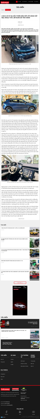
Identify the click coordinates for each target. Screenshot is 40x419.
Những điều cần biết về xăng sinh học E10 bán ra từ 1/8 (12, 260)
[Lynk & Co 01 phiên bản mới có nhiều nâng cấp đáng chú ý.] (20, 104)
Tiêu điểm (20, 7)
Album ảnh (2, 376)
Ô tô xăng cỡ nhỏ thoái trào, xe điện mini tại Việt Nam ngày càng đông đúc (15, 272)
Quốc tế (3, 9)
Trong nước (8, 9)
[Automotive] (15, 389)
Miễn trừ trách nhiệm (24, 400)
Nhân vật (32, 363)
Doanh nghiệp (30, 1)
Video (2, 379)
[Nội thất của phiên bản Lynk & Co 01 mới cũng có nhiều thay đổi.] (20, 167)
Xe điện (12, 364)
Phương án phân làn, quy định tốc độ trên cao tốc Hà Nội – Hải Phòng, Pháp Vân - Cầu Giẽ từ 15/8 (13, 331)
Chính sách (23, 361)
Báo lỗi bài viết (21, 218)
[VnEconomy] (5, 389)
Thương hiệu (33, 361)
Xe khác (12, 359)
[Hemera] (23, 389)
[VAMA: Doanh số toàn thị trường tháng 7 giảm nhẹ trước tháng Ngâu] (35, 344)
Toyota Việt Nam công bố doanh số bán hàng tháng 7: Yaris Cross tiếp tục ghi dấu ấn (15, 250)
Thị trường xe (24, 1)
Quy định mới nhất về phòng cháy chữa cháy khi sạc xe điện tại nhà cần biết (14, 239)
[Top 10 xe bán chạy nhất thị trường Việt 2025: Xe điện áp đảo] (4, 323)
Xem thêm (20, 282)
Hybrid (12, 361)
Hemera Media (23, 393)
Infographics (3, 374)
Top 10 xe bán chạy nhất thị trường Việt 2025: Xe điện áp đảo (32, 323)
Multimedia (36, 1)
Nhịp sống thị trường (24, 366)
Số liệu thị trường (24, 363)
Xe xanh (19, 1)
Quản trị (32, 366)
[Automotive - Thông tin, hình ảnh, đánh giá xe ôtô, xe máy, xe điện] (6, 3)
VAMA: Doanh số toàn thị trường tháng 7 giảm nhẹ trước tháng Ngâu (7, 343)
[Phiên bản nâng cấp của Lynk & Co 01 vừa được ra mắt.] (20, 49)
